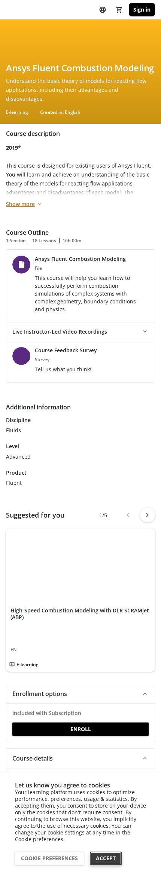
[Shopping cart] (119, 9)
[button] (80, 331)
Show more (20, 203)
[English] (102, 9)
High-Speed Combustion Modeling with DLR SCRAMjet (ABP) (79, 613)
